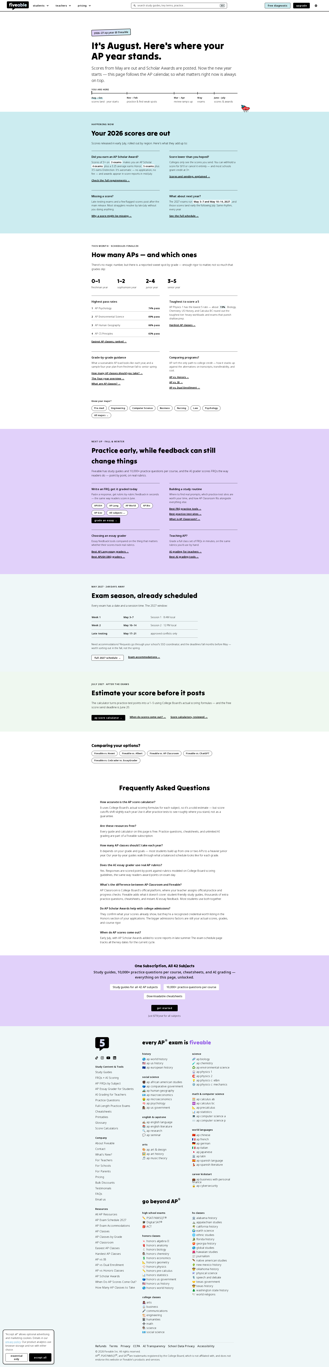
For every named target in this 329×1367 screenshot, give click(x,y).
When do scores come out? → (148, 717)
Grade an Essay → (105, 520)
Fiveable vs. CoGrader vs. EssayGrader (116, 760)
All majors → (101, 415)
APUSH (98, 505)
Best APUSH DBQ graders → (108, 556)
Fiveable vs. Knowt (104, 753)
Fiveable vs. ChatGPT (197, 753)
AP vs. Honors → (179, 377)
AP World (131, 505)
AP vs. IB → (176, 382)
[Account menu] (316, 5)
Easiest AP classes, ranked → (109, 341)
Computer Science (142, 408)
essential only (16, 1357)
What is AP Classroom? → (184, 519)
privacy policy (13, 1342)
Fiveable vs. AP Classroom (164, 753)
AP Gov (98, 512)
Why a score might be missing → (112, 215)
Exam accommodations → (144, 657)
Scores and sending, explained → (189, 176)
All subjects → (117, 512)
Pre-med (99, 408)
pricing (82, 5)
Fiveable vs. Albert (132, 753)
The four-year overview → (108, 378)
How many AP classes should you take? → (117, 373)
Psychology (211, 408)
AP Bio (146, 505)
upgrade (301, 5)
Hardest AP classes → (182, 325)
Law (195, 408)
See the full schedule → (184, 215)
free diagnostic (278, 5)
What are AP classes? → (106, 383)
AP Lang (113, 505)
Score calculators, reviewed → (189, 717)
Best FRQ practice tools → (185, 508)
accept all (40, 1357)
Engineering (118, 408)
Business (165, 408)
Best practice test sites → (185, 513)
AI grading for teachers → (185, 551)
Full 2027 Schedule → (107, 657)
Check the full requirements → (111, 180)
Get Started (164, 1008)
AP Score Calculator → (108, 717)
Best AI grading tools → (184, 556)
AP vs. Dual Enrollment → (184, 387)
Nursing (181, 408)
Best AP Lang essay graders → (110, 551)
